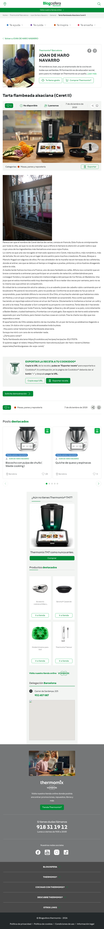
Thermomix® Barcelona (19, 15)
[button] (99, 4)
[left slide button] (5, 483)
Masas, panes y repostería (17, 455)
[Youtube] (47, 852)
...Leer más (92, 73)
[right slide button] (98, 483)
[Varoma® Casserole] (63, 587)
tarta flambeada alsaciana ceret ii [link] (72, 15)
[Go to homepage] (52, 4)
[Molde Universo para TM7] (40, 633)
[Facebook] (38, 852)
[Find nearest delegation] (5, 4)
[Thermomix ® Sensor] (63, 633)
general (53, 15)
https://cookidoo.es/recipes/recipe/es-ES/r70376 (52, 339)
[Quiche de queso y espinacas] (77, 441)
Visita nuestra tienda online (50, 10)
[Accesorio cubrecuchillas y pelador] (40, 587)
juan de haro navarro (39, 15)
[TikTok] (66, 852)
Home (5, 15)
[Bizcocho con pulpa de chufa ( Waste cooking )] (27, 441)
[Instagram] (57, 852)
